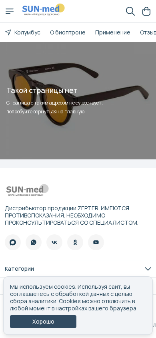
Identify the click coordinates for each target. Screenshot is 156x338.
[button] (13, 242)
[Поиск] (130, 11)
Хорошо (43, 321)
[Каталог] (9, 11)
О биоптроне (68, 32)
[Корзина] (146, 11)
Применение (112, 32)
